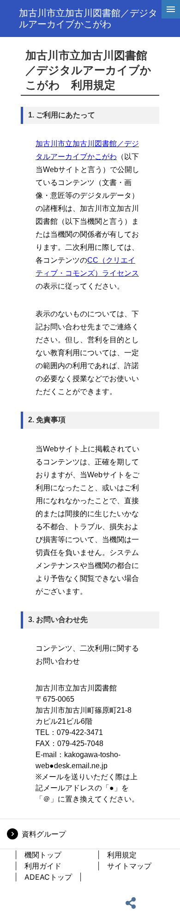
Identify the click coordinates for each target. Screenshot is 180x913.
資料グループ (44, 834)
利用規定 (122, 854)
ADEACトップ (48, 877)
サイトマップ (129, 865)
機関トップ (42, 854)
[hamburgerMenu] (171, 9)
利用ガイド (42, 865)
